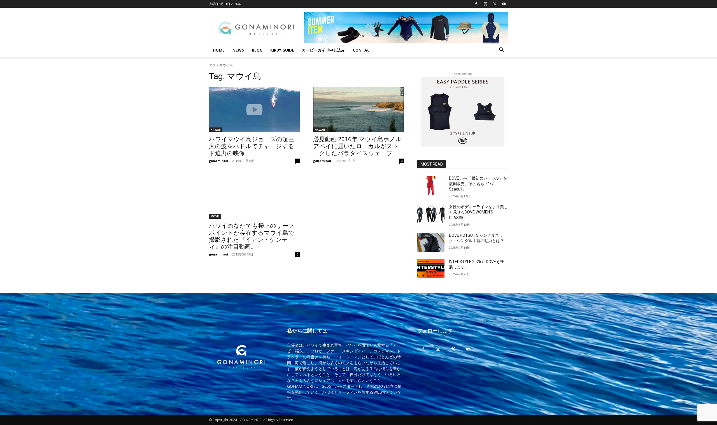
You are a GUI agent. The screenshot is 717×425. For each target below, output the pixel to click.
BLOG (257, 50)
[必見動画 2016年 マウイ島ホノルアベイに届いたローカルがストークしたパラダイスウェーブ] (358, 109)
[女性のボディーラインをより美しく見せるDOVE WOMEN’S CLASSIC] (430, 213)
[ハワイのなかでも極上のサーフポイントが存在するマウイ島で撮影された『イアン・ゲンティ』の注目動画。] (254, 196)
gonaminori (218, 161)
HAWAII (216, 130)
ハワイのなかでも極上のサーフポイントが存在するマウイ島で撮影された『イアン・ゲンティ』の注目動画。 (251, 236)
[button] (501, 50)
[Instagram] (485, 4)
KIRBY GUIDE (282, 50)
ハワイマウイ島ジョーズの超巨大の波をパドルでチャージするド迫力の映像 (251, 146)
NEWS (238, 50)
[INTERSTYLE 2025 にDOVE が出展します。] (430, 268)
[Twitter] (494, 4)
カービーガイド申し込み (323, 50)
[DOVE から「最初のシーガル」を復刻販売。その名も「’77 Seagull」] (430, 185)
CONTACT (363, 50)
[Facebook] (476, 4)
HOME (219, 50)
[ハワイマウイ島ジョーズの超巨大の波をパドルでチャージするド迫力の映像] (254, 109)
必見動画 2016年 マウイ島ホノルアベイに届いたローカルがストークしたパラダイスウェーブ (357, 146)
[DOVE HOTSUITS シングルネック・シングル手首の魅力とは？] (430, 242)
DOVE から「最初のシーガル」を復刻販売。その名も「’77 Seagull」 (478, 183)
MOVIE (215, 216)
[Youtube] (504, 4)
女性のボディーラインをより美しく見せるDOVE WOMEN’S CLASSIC (478, 212)
